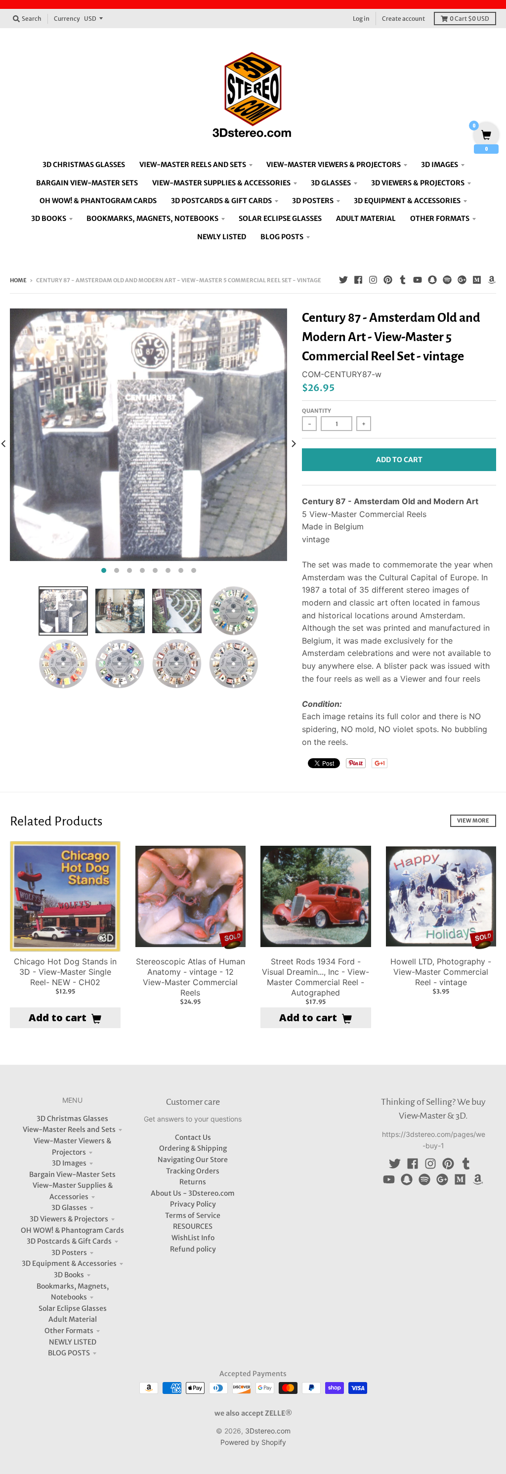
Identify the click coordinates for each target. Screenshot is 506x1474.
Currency (67, 18)
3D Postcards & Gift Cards (69, 1241)
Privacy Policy (193, 1204)
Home (18, 280)
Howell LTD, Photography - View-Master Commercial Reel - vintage (440, 971)
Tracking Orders (192, 1171)
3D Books (69, 1274)
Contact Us (193, 1137)
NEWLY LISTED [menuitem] (221, 236)
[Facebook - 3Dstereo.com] (358, 279)
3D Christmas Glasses (72, 1118)
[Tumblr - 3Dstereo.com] (402, 279)
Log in (361, 18)
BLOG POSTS (69, 1352)
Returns (192, 1181)
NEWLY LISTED (72, 1342)
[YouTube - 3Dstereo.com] (417, 279)
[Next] (293, 443)
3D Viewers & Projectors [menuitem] (417, 182)
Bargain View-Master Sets (72, 1174)
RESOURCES (192, 1226)
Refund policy (193, 1249)
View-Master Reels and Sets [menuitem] (192, 164)
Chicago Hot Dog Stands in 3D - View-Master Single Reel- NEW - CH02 (65, 971)
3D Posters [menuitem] (313, 200)
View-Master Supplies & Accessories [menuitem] (221, 182)
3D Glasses (69, 1207)
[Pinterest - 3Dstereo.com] (387, 279)
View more (473, 820)
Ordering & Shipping (193, 1148)
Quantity (316, 410)
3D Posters (69, 1252)
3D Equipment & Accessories (69, 1263)
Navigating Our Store (193, 1159)
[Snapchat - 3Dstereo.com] (432, 279)
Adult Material (72, 1319)
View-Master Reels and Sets (69, 1129)
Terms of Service (192, 1215)
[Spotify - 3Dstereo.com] (447, 279)
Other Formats (68, 1330)
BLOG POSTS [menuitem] (281, 236)
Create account (403, 18)
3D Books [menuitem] (48, 218)
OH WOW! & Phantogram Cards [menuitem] (98, 200)
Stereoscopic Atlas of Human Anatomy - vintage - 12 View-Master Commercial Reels (190, 976)
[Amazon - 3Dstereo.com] (491, 279)
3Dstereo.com (268, 1431)
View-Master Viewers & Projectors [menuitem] (333, 164)
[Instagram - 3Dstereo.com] (373, 279)
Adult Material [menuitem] (366, 218)
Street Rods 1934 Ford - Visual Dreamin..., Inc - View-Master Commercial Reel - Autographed (315, 976)
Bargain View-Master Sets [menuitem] (87, 182)
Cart (469, 18)
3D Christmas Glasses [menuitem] (83, 164)
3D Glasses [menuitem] (331, 182)
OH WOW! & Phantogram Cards (72, 1230)
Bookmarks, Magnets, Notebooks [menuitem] (152, 218)
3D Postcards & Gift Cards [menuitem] (221, 200)
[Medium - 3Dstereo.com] (476, 279)
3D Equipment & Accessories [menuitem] (407, 200)
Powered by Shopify (253, 1442)
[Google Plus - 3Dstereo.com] (462, 279)
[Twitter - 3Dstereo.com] (343, 279)
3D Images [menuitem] (439, 164)
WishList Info (192, 1237)
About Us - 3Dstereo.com (193, 1193)
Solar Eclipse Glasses (73, 1308)
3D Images (69, 1163)
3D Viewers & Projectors (69, 1218)
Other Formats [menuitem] (439, 218)
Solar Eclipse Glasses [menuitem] (280, 218)
